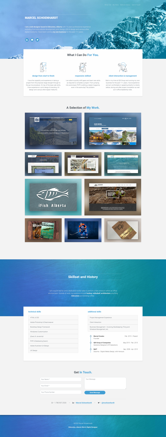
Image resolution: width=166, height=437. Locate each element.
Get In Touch (136, 5)
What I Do (108, 5)
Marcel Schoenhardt (84, 403)
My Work (116, 5)
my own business (59, 32)
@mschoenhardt (108, 403)
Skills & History (125, 5)
